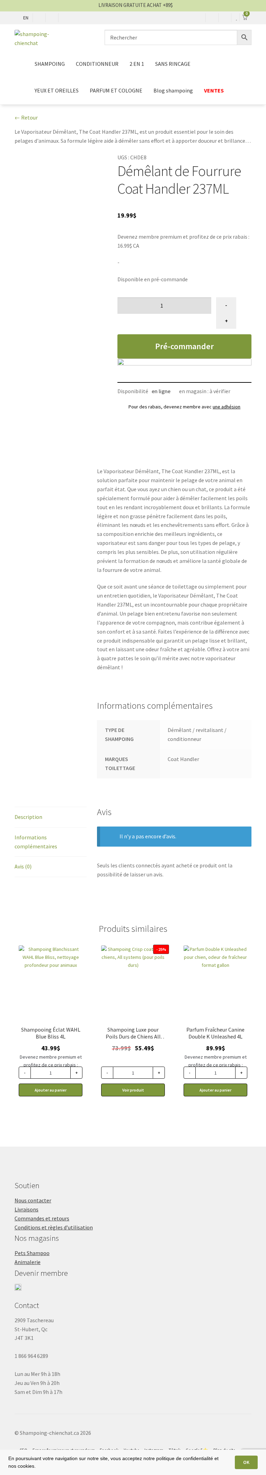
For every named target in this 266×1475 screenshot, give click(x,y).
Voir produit (133, 1090)
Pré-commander (184, 346)
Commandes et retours (42, 1218)
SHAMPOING (50, 63)
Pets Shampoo (32, 1252)
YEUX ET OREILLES (57, 90)
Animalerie (28, 1261)
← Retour (26, 117)
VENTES (214, 90)
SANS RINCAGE (172, 63)
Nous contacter (33, 1200)
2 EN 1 (137, 63)
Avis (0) (23, 866)
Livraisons (26, 1209)
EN (25, 18)
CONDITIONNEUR (97, 63)
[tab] (51, 817)
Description (28, 816)
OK (246, 1462)
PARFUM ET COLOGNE (116, 90)
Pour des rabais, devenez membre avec (184, 407)
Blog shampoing (173, 90)
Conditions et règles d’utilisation (54, 1227)
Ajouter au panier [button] (50, 1090)
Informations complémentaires (36, 842)
